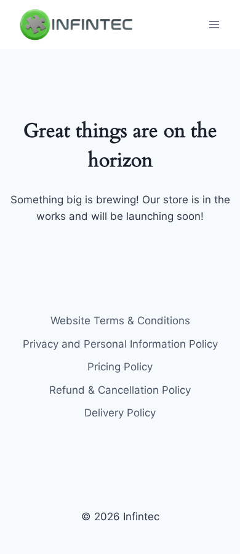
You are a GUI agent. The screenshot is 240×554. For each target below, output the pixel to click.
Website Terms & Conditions (120, 320)
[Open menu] (213, 24)
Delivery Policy (120, 413)
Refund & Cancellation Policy (120, 390)
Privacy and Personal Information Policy (120, 344)
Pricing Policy (120, 367)
